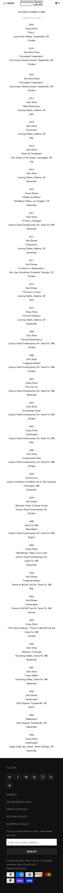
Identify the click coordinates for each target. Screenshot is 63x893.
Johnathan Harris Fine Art (26, 860)
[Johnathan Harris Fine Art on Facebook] (18, 777)
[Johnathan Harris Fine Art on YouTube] (27, 777)
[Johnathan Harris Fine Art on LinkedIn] (52, 777)
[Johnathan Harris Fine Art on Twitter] (10, 777)
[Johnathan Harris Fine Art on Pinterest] (35, 777)
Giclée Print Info (18, 801)
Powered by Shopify (16, 868)
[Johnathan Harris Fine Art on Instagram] (43, 777)
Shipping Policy (17, 823)
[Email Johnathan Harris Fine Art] (10, 785)
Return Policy (16, 816)
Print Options (16, 809)
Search (11, 794)
